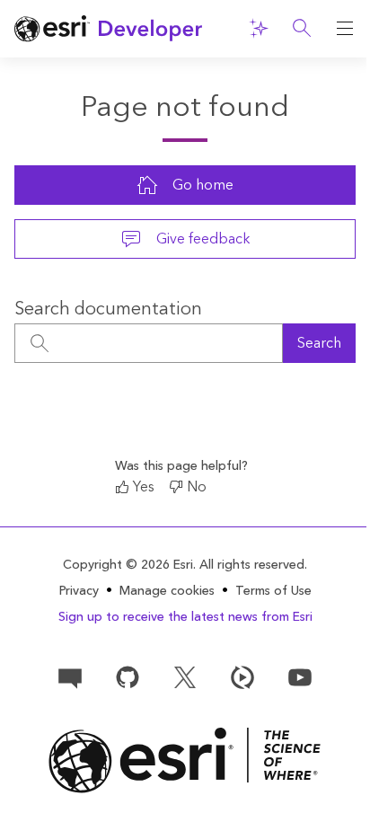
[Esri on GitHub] (127, 675)
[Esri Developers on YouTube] (300, 675)
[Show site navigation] (345, 28)
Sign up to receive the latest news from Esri (185, 617)
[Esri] (185, 760)
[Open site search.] (302, 28)
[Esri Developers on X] (185, 675)
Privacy (79, 591)
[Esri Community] (70, 675)
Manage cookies (167, 591)
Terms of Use (273, 591)
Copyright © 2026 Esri (128, 565)
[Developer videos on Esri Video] (242, 675)
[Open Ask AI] (259, 28)
